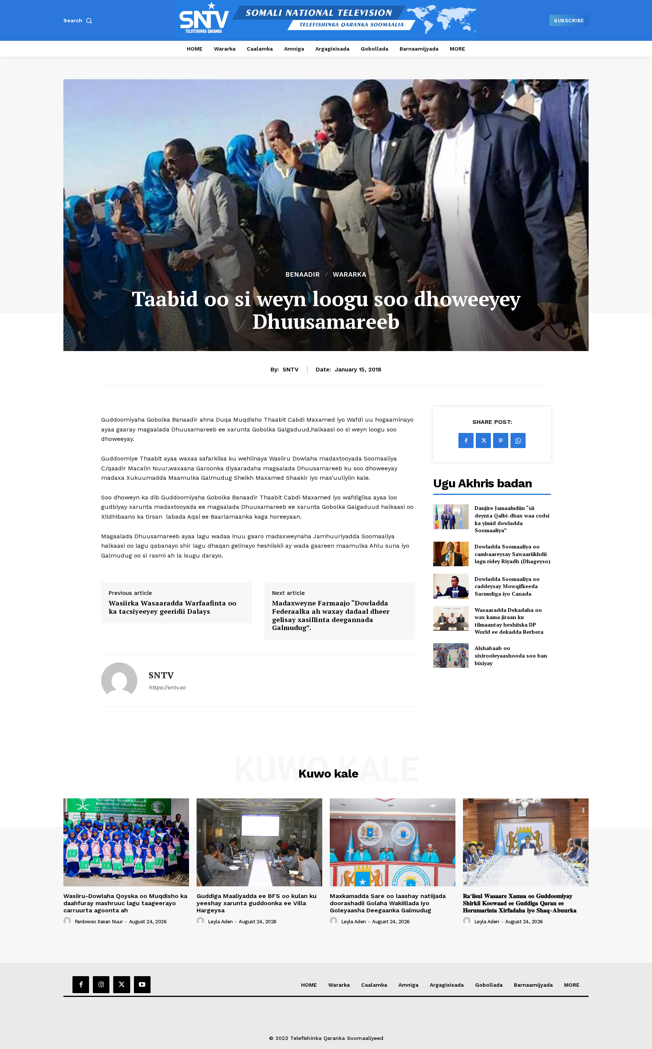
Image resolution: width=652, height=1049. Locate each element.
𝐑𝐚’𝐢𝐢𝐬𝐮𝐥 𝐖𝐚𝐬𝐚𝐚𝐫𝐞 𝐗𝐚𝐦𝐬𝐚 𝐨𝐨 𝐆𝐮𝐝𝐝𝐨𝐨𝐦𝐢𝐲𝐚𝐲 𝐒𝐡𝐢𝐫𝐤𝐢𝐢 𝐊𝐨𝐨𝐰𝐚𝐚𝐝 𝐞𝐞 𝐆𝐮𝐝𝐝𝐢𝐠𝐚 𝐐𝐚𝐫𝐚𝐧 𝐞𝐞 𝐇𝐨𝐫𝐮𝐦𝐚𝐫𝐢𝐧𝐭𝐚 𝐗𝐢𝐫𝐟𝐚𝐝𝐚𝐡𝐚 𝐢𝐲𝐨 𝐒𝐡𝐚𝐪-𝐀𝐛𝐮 (520, 903)
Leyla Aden (220, 921)
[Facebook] (466, 440)
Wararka (349, 274)
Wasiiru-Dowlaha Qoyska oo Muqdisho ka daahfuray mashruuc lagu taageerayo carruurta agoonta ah (125, 903)
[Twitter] (483, 440)
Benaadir (303, 274)
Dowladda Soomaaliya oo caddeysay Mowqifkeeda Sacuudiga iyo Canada (507, 586)
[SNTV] (119, 680)
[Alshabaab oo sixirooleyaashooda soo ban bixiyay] (450, 655)
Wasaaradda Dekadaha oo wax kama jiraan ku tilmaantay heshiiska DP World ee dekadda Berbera (509, 621)
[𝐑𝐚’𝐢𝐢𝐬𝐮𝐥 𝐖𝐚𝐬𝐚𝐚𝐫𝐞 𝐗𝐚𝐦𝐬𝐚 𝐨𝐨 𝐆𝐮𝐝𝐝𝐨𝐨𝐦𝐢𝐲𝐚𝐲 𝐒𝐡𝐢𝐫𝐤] (526, 842)
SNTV (290, 369)
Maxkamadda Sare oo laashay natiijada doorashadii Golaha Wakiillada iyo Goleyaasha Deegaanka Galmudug (388, 903)
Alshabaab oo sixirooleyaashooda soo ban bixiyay (511, 655)
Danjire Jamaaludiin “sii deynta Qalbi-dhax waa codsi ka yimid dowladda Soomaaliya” (512, 519)
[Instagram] (101, 984)
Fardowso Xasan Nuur (99, 921)
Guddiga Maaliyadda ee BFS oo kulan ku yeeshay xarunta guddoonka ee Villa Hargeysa (257, 903)
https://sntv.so (167, 687)
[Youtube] (142, 984)
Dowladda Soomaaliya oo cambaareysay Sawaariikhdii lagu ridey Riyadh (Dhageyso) (513, 554)
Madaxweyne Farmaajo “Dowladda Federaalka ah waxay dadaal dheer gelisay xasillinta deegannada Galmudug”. (330, 615)
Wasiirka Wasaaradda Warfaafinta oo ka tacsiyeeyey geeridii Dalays (172, 607)
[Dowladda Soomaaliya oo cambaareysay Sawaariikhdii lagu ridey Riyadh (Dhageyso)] (450, 554)
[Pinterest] (500, 440)
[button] (79, 20)
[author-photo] (68, 921)
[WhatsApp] (518, 440)
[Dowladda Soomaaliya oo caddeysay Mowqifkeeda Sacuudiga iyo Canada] (450, 586)
